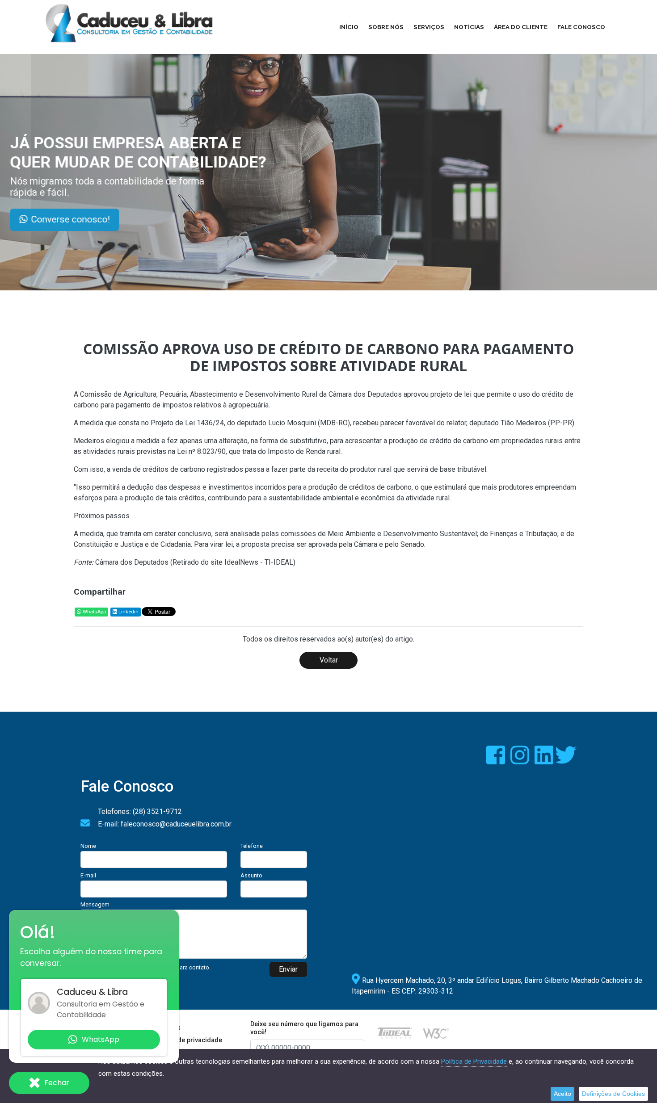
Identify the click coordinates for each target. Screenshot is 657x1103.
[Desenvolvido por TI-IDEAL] (395, 1032)
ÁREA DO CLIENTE (521, 26)
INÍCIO (348, 26)
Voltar (329, 660)
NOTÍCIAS (469, 26)
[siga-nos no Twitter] (566, 760)
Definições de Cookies (613, 1093)
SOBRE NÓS (386, 26)
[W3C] (436, 1032)
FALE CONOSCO (581, 26)
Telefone (251, 846)
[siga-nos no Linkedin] (545, 760)
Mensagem (95, 904)
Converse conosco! (109, 219)
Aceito (562, 1093)
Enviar (288, 969)
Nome (88, 846)
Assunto (251, 875)
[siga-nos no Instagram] (520, 760)
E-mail (88, 875)
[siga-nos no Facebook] (496, 760)
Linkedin (128, 612)
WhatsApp (93, 612)
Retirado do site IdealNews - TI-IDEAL (233, 562)
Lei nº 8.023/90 (201, 451)
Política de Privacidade (474, 1061)
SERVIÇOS (428, 26)
